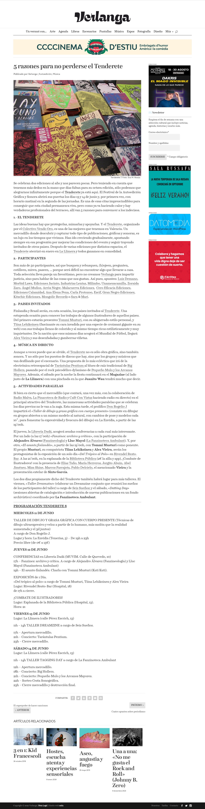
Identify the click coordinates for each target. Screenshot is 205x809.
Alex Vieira (22, 338)
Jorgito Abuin (112, 463)
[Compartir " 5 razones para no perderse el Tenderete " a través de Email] (95, 698)
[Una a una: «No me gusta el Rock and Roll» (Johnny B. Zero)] (127, 737)
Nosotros (155, 806)
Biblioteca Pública (83, 458)
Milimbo (94, 283)
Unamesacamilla (114, 283)
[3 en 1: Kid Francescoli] (29, 736)
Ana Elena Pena (57, 292)
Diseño (158, 32)
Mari (84, 297)
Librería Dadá (41, 431)
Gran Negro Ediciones (118, 292)
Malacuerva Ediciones (78, 288)
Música (119, 32)
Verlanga (32, 74)
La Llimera (67, 251)
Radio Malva (23, 397)
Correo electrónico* (159, 132)
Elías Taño (69, 463)
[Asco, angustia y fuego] (94, 738)
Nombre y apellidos (158, 143)
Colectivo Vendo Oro (38, 229)
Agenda (63, 32)
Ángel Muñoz (31, 288)
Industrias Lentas (73, 283)
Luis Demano (127, 279)
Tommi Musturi (70, 320)
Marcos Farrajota (57, 467)
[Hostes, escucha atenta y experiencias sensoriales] (61, 737)
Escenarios (89, 32)
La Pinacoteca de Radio (50, 397)
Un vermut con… (36, 32)
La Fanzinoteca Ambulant (106, 440)
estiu (61, 806)
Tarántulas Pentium (69, 365)
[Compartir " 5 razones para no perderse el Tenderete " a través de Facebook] (73, 698)
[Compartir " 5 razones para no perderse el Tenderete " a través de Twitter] (78, 698)
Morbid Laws (23, 283)
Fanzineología (54, 440)
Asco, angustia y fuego (91, 759)
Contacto (174, 806)
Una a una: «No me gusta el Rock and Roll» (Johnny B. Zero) (124, 768)
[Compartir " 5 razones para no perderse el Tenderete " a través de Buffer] (89, 698)
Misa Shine (35, 467)
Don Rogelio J (117, 406)
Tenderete (114, 224)
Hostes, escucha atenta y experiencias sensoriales (61, 763)
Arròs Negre (52, 288)
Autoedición (45, 74)
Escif (97, 292)
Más (168, 32)
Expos (130, 32)
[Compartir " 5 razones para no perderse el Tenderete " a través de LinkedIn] (84, 698)
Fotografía (144, 32)
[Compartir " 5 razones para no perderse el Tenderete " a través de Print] (100, 698)
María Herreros (89, 463)
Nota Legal (43, 806)
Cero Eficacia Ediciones (113, 288)
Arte (52, 32)
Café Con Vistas (81, 397)
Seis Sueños (81, 488)
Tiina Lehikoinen (26, 324)
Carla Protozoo (81, 292)
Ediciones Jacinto (46, 283)
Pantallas (105, 32)
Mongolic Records (55, 297)
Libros (75, 32)
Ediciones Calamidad (29, 292)
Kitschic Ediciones (27, 297)
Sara (74, 297)
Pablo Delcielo (81, 467)
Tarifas (165, 806)
